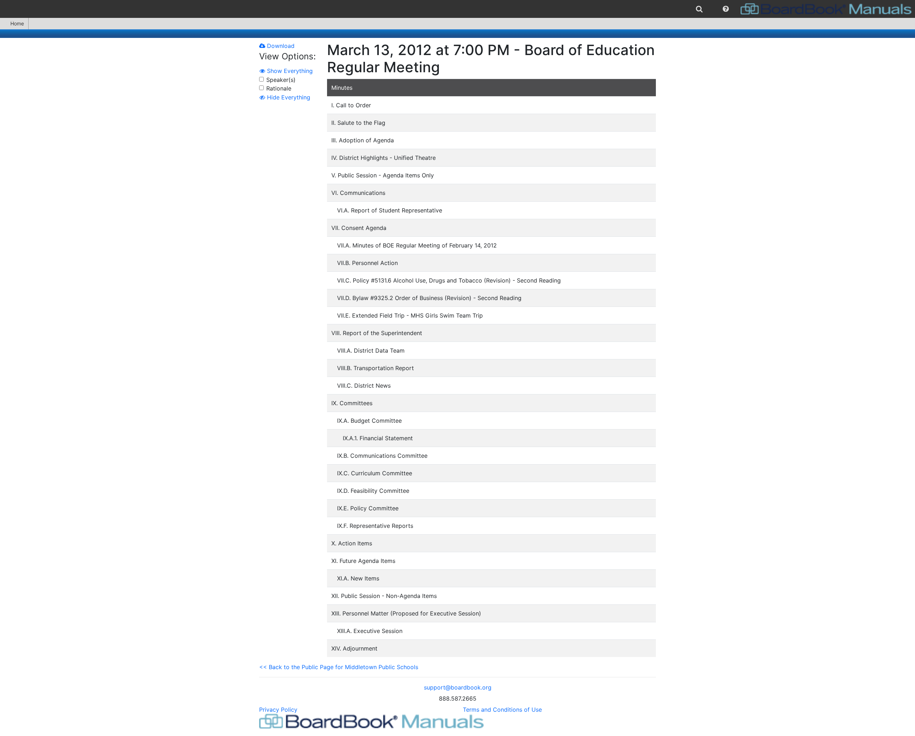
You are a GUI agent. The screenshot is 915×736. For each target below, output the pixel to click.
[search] (699, 9)
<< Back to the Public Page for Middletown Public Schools (338, 667)
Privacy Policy (278, 709)
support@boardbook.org (457, 687)
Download (280, 45)
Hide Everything (287, 97)
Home (17, 23)
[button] (726, 9)
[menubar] (457, 9)
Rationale (278, 88)
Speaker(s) (281, 79)
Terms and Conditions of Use (502, 709)
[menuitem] (699, 9)
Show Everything (289, 70)
